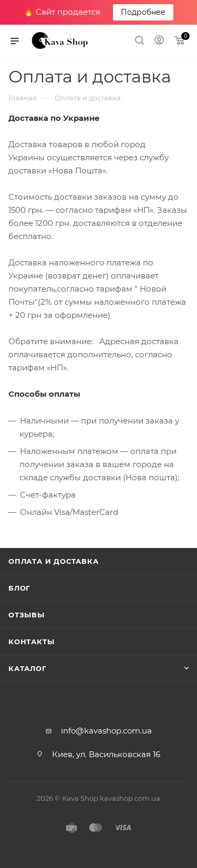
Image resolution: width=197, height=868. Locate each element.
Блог (19, 588)
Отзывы (26, 615)
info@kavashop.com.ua (106, 731)
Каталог (27, 668)
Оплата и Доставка (53, 561)
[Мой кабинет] (159, 41)
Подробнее (143, 12)
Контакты (31, 641)
